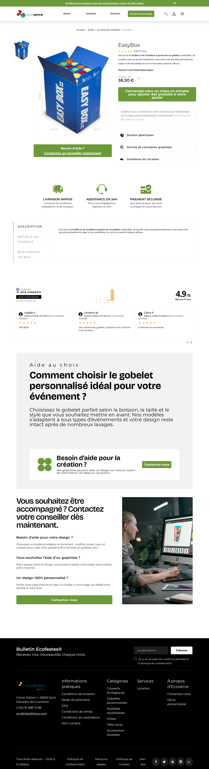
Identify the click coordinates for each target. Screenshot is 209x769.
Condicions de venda (77, 711)
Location (143, 688)
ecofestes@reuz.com (31, 713)
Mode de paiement (76, 700)
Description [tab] (30, 226)
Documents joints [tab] (29, 254)
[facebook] (156, 762)
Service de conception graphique (149, 147)
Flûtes (111, 719)
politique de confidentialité (156, 663)
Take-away (115, 724)
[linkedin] (189, 762)
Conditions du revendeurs (81, 717)
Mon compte (71, 723)
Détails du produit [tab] (28, 239)
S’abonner (181, 650)
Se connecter (182, 115)
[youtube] (172, 762)
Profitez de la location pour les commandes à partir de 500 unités (104, 3)
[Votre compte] (174, 13)
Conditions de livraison (78, 694)
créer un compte (135, 119)
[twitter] (164, 762)
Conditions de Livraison (143, 159)
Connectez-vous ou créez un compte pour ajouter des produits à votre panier (157, 94)
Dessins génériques (140, 135)
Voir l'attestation (29, 297)
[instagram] (180, 762)
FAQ (65, 706)
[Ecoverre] (30, 14)
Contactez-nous (156, 464)
